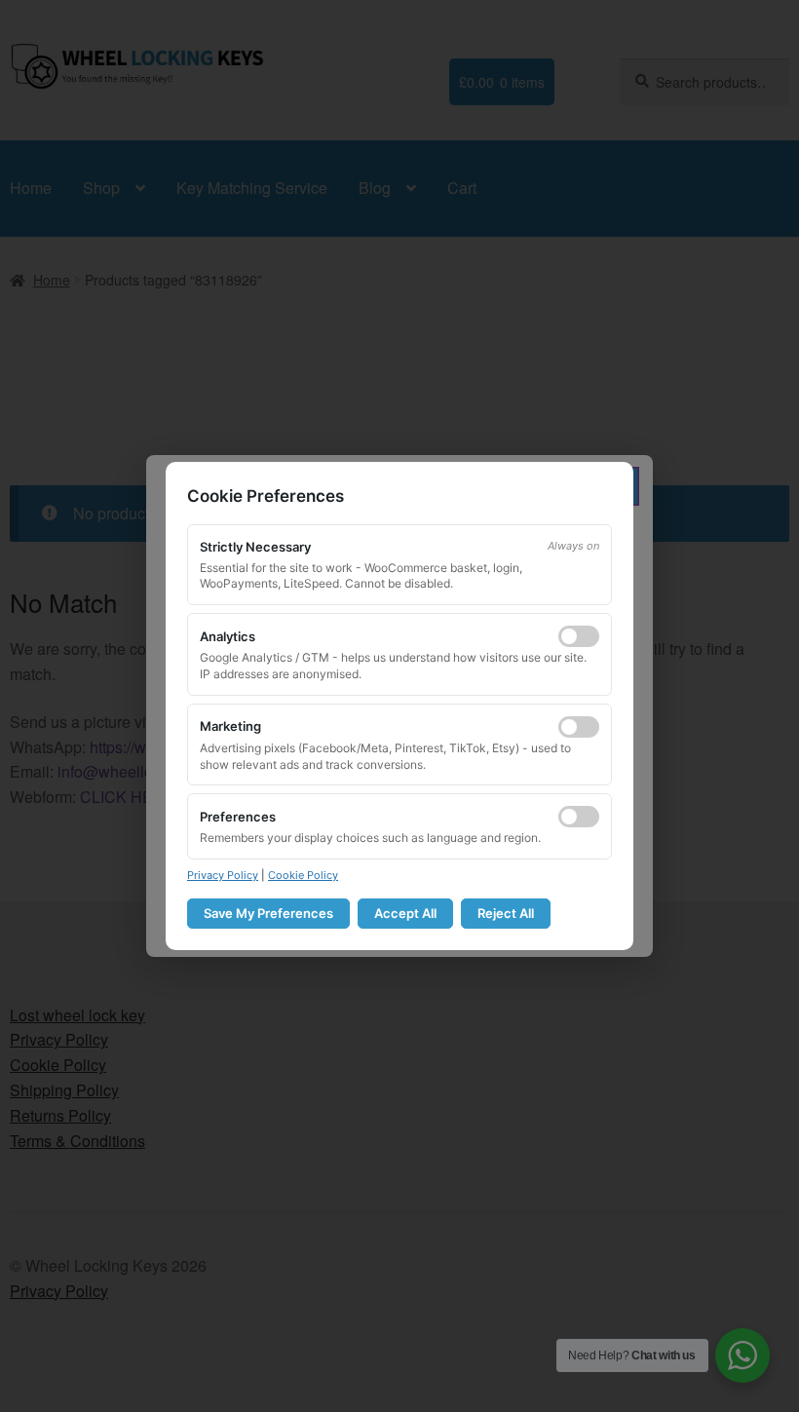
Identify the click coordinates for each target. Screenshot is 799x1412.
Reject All (505, 913)
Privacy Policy (222, 875)
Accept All (405, 913)
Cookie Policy (303, 875)
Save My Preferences (268, 913)
